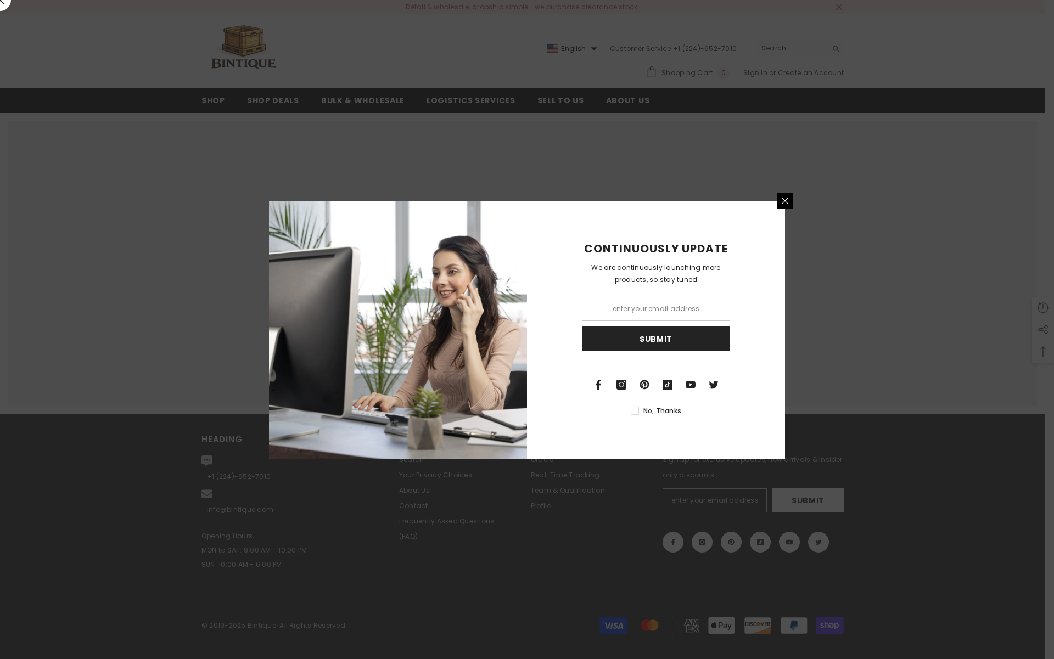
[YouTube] (690, 384)
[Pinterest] (644, 384)
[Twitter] (713, 384)
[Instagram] (621, 384)
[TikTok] (667, 384)
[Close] (785, 201)
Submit (656, 338)
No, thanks (662, 410)
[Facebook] (598, 384)
